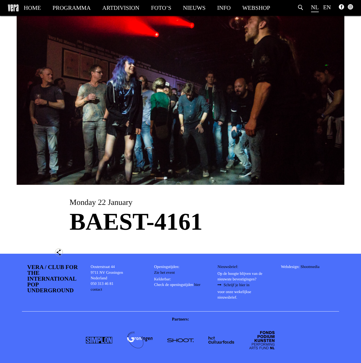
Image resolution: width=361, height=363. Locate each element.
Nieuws (194, 7)
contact (96, 289)
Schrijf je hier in (236, 285)
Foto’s (161, 7)
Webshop (256, 7)
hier (197, 285)
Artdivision (120, 7)
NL (315, 7)
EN (327, 7)
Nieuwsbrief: (227, 267)
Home (32, 7)
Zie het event (164, 273)
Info (224, 7)
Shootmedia (310, 267)
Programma (72, 7)
